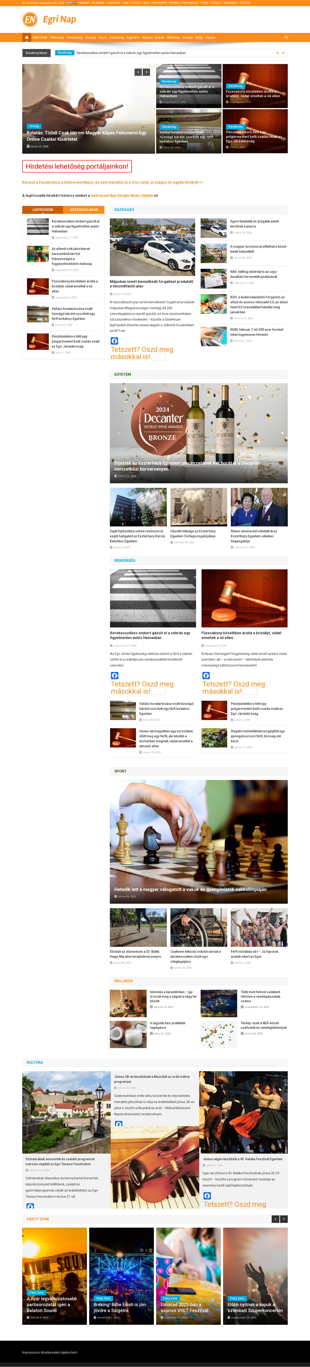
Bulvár (159, 37)
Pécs (205, 2)
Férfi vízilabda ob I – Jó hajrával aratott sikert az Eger (254, 954)
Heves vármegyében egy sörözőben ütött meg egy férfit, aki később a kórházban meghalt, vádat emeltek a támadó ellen (166, 738)
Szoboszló (230, 2)
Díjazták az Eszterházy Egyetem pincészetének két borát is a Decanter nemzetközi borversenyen (187, 466)
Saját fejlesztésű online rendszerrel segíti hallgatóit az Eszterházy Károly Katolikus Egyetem (137, 536)
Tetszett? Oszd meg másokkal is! (142, 353)
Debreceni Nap (104, 195)
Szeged (216, 2)
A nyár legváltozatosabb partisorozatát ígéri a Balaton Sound (52, 1304)
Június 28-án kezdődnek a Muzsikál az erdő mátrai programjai (152, 1079)
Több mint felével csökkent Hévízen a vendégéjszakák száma (260, 996)
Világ (198, 37)
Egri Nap (59, 19)
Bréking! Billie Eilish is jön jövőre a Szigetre (120, 1307)
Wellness (173, 37)
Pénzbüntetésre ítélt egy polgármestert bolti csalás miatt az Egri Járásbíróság (254, 136)
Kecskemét (160, 2)
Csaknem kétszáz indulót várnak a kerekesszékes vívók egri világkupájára (195, 956)
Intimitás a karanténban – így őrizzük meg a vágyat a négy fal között (173, 996)
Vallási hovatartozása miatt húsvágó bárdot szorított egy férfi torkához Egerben (186, 136)
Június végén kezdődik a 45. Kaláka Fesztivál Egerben (243, 1159)
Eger (126, 2)
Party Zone (36, 1292)
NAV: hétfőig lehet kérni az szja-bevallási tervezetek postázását (253, 274)
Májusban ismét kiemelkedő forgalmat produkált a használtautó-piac (151, 284)
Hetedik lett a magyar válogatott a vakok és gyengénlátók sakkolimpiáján (190, 889)
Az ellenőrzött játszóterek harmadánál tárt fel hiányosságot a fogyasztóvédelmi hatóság (136, 53)
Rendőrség (75, 37)
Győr (146, 2)
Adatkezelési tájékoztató (59, 1352)
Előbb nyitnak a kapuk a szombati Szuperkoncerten (255, 1307)
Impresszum (31, 1352)
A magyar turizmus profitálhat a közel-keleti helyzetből (258, 249)
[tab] (42, 210)
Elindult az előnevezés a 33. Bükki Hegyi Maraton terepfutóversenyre (135, 954)
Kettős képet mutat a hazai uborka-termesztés (127, 139)
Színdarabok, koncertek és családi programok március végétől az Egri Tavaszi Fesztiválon (60, 1161)
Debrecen (114, 2)
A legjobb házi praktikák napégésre (167, 1025)
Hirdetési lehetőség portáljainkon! (77, 166)
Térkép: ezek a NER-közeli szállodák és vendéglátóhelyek (264, 1025)
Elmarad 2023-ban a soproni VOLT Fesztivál (184, 1307)
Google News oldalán (135, 195)
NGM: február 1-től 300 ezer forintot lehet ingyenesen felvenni (256, 332)
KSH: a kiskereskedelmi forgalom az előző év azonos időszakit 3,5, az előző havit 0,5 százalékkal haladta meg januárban (259, 304)
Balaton (84, 2)
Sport (103, 37)
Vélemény (57, 37)
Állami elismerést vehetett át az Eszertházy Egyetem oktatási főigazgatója (254, 536)
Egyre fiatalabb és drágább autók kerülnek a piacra (254, 224)
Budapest (99, 2)
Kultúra (147, 37)
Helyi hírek (40, 37)
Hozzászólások (84, 210)
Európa (136, 2)
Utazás (210, 37)
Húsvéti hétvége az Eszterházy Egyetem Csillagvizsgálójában (193, 533)
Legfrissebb (42, 210)
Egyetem (133, 37)
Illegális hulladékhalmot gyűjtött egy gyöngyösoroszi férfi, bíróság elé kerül (258, 736)
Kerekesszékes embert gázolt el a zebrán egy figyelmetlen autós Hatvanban (187, 91)
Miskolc (175, 2)
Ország (91, 37)
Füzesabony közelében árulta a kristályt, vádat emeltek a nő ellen (253, 93)
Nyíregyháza (191, 2)
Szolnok (245, 2)
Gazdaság (116, 37)
